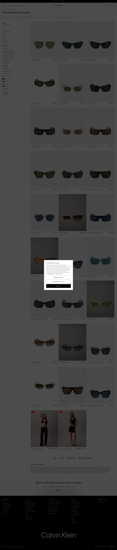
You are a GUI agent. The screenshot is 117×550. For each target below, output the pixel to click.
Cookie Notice (51, 273)
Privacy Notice (59, 273)
